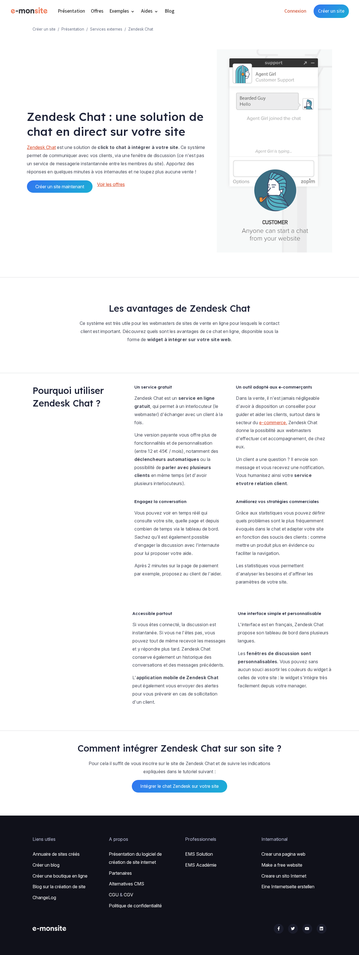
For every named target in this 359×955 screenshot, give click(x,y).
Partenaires (120, 873)
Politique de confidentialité (135, 905)
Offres (97, 11)
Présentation (71, 11)
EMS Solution (199, 854)
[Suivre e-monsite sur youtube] (307, 929)
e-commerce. (273, 422)
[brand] (30, 11)
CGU (114, 894)
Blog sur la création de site (59, 886)
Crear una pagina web (283, 854)
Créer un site (331, 11)
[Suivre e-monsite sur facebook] (279, 929)
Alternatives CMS (126, 884)
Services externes (106, 29)
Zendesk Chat (41, 147)
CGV (128, 894)
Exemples (119, 11)
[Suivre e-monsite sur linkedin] (321, 929)
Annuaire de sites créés (56, 854)
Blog (169, 11)
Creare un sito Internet (283, 876)
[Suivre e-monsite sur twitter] (293, 929)
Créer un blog (46, 865)
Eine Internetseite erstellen (287, 886)
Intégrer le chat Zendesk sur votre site (179, 786)
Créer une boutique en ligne (60, 876)
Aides (147, 11)
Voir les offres (111, 184)
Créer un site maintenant (59, 186)
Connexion (295, 11)
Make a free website (281, 865)
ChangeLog (44, 897)
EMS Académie (201, 865)
